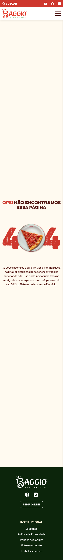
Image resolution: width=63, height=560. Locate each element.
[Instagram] (59, 3)
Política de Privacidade (31, 534)
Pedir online (31, 504)
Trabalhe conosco (31, 551)
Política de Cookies (31, 539)
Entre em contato (31, 545)
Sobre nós (31, 528)
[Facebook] (52, 3)
